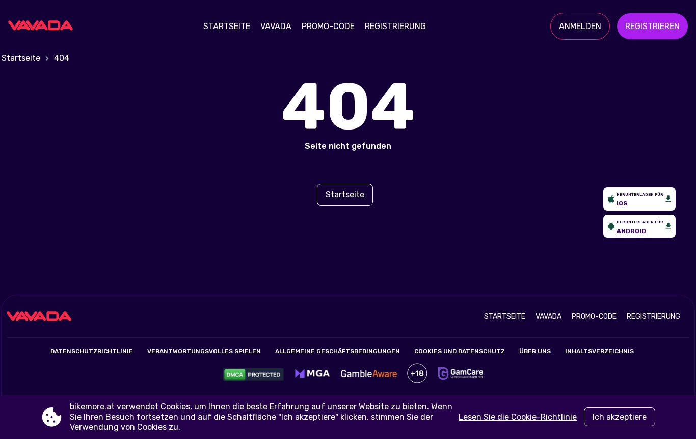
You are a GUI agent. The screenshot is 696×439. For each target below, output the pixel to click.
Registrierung (395, 26)
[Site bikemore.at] (43, 26)
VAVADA (275, 26)
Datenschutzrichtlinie (91, 351)
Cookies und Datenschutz (459, 351)
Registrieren (652, 26)
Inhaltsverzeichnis (599, 351)
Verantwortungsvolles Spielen (204, 351)
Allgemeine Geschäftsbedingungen (337, 351)
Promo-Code (328, 26)
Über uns (535, 351)
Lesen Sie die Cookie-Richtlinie (518, 417)
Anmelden (580, 26)
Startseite (226, 26)
